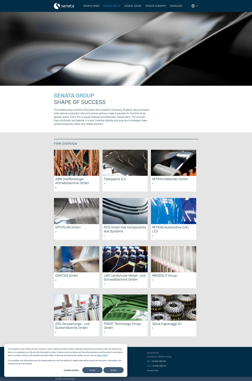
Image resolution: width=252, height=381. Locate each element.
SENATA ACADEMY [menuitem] (155, 5)
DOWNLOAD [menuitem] (176, 5)
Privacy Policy (102, 355)
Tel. (156, 361)
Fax (156, 366)
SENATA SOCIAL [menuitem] (133, 5)
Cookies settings (71, 370)
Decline (114, 370)
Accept (92, 370)
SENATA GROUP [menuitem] (111, 5)
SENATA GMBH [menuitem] (91, 5)
